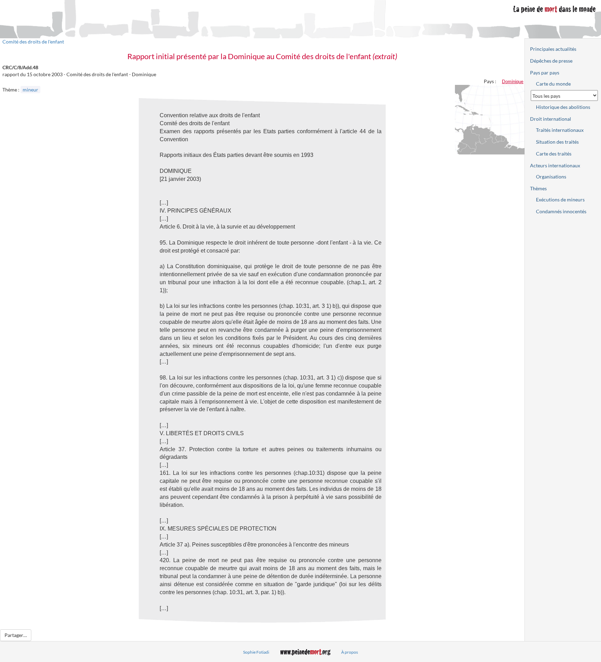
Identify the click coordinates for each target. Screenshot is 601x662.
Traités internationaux (560, 130)
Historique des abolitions (563, 107)
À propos (349, 652)
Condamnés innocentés (561, 211)
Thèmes (538, 188)
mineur (30, 90)
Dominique (512, 81)
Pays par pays (544, 72)
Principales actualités (553, 49)
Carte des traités (553, 154)
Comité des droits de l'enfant (33, 42)
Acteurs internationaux (555, 165)
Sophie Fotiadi (256, 652)
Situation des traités (557, 142)
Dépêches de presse (551, 61)
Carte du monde (553, 84)
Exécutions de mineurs (560, 199)
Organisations (551, 177)
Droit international (550, 119)
